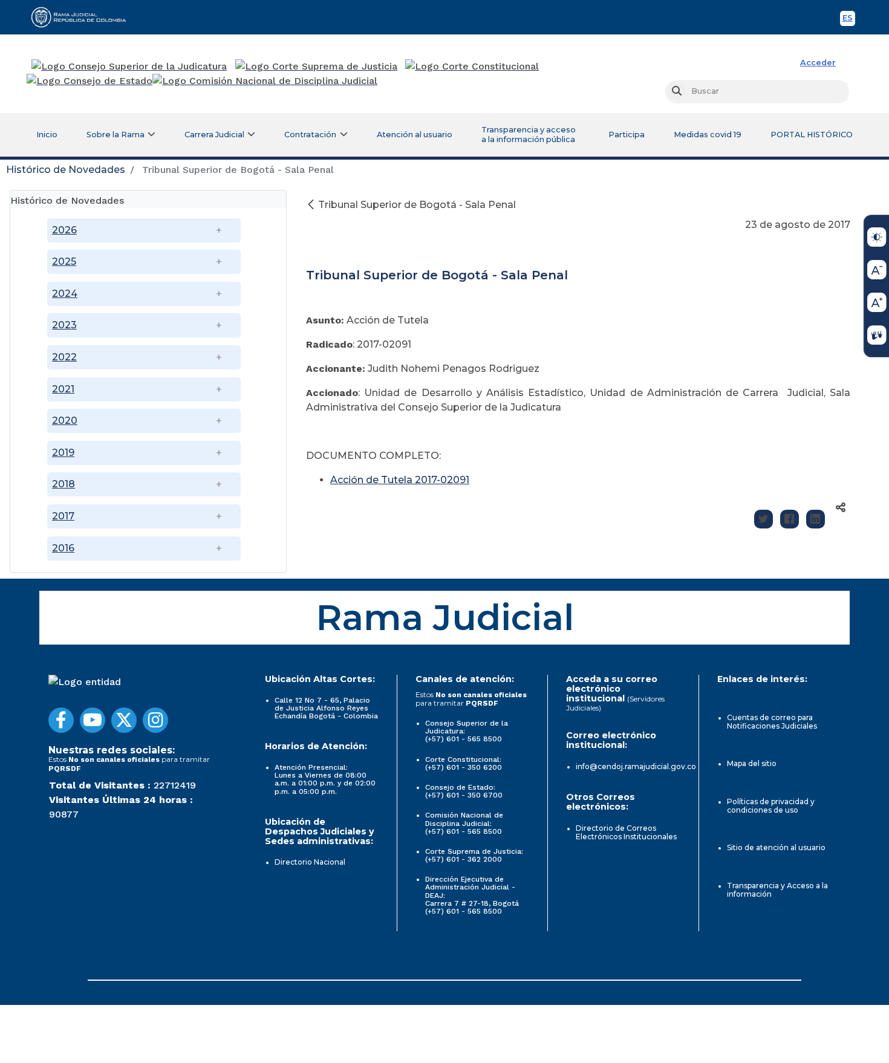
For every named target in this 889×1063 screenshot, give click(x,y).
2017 (63, 516)
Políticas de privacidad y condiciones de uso (771, 805)
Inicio (46, 134)
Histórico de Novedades (65, 169)
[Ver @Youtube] (92, 720)
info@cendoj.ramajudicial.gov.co (636, 766)
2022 (64, 357)
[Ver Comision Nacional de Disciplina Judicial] (264, 81)
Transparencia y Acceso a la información (777, 890)
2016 (63, 548)
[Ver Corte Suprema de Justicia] (317, 66)
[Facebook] (789, 519)
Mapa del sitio (752, 763)
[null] (312, 204)
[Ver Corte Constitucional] (473, 66)
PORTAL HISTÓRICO (811, 134)
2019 (63, 452)
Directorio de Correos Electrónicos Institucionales (626, 832)
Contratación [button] (310, 134)
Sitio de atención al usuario (776, 847)
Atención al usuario (414, 134)
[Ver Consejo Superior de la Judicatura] (129, 66)
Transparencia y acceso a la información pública (528, 134)
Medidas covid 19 (707, 134)
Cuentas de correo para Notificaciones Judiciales (772, 721)
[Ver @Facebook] (61, 720)
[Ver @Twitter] (124, 720)
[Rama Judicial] (84, 17)
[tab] (148, 199)
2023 (64, 325)
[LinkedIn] (815, 519)
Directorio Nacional (310, 861)
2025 (64, 261)
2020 (64, 420)
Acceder (818, 62)
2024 (64, 293)
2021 (63, 389)
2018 (63, 484)
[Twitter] (763, 519)
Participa (626, 134)
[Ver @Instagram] (155, 720)
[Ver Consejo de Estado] (89, 81)
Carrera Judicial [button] (214, 134)
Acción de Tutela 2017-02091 (399, 480)
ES (848, 19)
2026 (64, 230)
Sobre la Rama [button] (115, 134)
